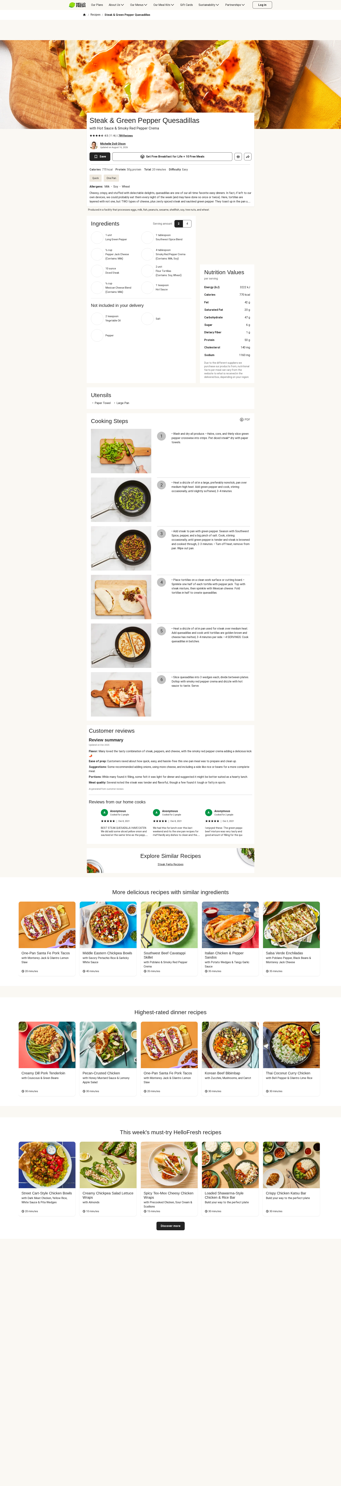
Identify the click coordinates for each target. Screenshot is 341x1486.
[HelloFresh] (77, 5)
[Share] (247, 156)
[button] (141, 223)
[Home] (84, 15)
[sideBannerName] (227, 238)
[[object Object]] (238, 156)
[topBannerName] (170, 30)
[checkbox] (91, 135)
